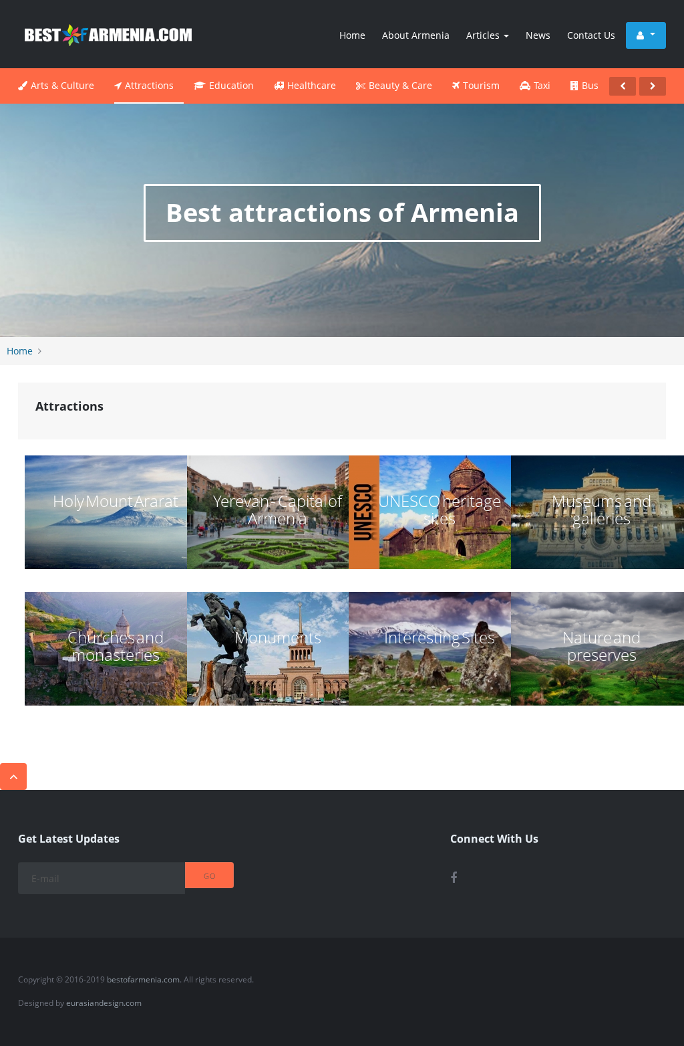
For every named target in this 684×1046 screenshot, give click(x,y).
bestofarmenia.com (143, 979)
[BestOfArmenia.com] (108, 34)
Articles (484, 35)
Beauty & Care (400, 85)
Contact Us (591, 35)
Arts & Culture (62, 85)
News (538, 35)
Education (231, 85)
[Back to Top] (13, 776)
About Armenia (416, 35)
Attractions (149, 85)
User (646, 35)
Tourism (481, 85)
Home (352, 35)
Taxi (542, 85)
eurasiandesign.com (104, 1003)
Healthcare (311, 85)
